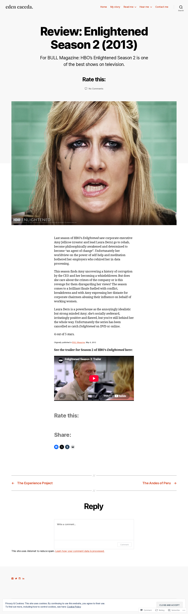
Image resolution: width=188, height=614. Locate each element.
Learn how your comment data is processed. (79, 551)
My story (115, 6)
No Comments (96, 88)
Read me (128, 6)
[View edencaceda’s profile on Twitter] (16, 578)
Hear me (144, 6)
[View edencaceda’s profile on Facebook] (12, 578)
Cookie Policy (74, 606)
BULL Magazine (78, 342)
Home (103, 6)
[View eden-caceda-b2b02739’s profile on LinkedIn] (23, 578)
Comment (124, 544)
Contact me (161, 6)
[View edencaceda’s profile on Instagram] (20, 578)
